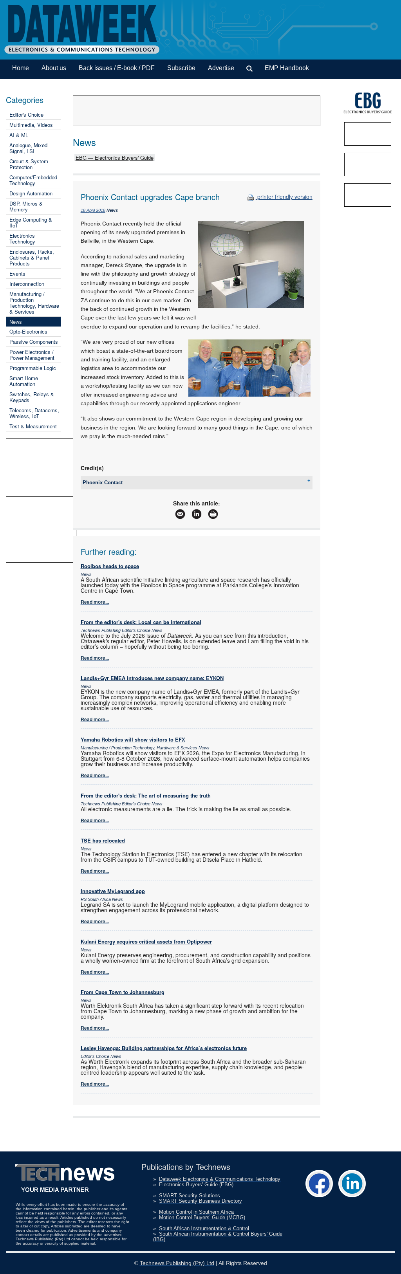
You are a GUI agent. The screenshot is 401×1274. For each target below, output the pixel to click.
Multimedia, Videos (31, 124)
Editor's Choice (26, 114)
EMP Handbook (287, 68)
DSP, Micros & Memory (26, 206)
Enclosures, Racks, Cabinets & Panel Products (31, 257)
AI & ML (18, 135)
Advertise (221, 68)
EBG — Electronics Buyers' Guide (115, 157)
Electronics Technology (22, 238)
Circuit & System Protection (28, 164)
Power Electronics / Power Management (31, 354)
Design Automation (30, 193)
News (15, 321)
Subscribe (181, 68)
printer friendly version (284, 196)
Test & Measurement (33, 426)
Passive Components (33, 341)
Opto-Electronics (28, 331)
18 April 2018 (93, 210)
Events (17, 273)
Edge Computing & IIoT (30, 222)
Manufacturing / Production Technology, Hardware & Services (34, 302)
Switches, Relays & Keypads (31, 397)
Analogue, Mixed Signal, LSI (28, 148)
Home (20, 68)
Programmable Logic (32, 368)
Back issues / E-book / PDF (117, 68)
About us (54, 68)
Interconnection (26, 283)
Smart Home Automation (23, 381)
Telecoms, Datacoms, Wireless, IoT (34, 413)
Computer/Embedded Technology (33, 180)
